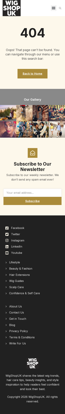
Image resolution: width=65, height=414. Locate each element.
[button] (54, 8)
